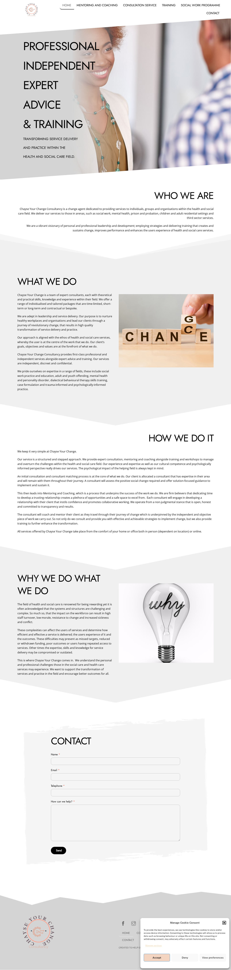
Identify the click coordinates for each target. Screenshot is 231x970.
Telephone (58, 786)
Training (169, 5)
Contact (212, 13)
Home (66, 5)
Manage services (153, 945)
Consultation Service (140, 5)
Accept (157, 957)
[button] (224, 922)
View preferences (213, 957)
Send (59, 850)
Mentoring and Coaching (97, 5)
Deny (185, 957)
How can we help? (63, 801)
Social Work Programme (200, 5)
